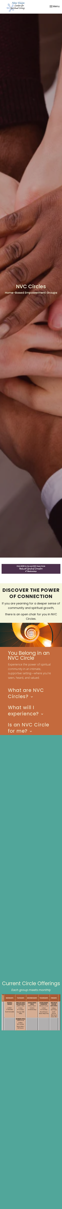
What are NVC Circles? (26, 693)
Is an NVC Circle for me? (28, 727)
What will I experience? (26, 710)
